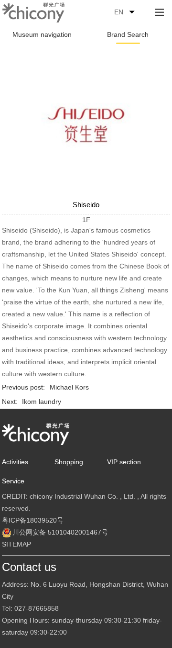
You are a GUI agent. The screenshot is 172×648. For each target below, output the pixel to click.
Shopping (68, 462)
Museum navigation (42, 34)
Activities (15, 462)
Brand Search (128, 34)
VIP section (124, 462)
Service (13, 481)
